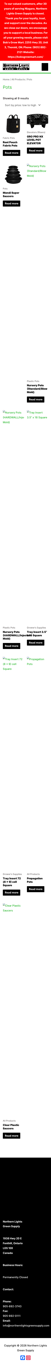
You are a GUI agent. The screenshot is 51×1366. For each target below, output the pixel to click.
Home (6, 79)
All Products (18, 79)
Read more (11, 152)
